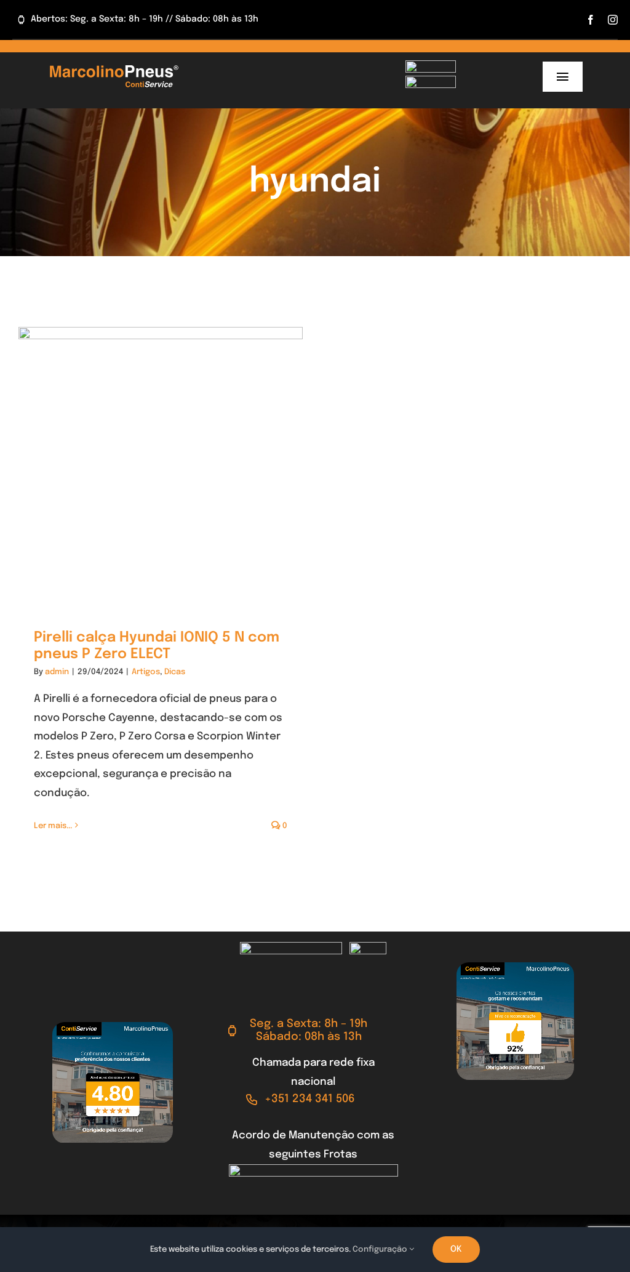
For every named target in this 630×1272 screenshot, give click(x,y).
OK (456, 1249)
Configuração (381, 1250)
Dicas (174, 672)
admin (57, 672)
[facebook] (591, 20)
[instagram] (613, 20)
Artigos (146, 672)
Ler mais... (53, 826)
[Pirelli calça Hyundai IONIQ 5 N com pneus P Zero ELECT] (160, 469)
